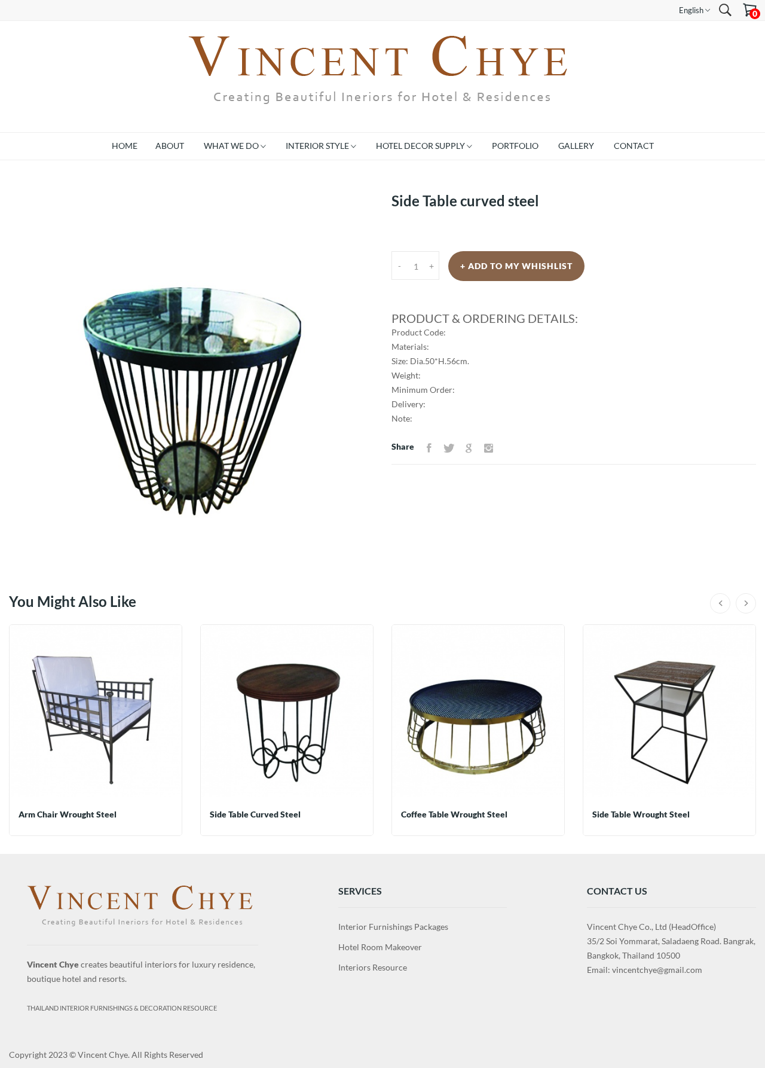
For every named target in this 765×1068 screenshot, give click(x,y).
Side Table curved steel (255, 814)
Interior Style (318, 146)
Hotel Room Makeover (380, 947)
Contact (634, 146)
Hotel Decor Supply (421, 146)
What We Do (232, 146)
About (169, 146)
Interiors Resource (372, 967)
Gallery (576, 146)
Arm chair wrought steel (68, 814)
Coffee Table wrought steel (454, 814)
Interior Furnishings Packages (393, 926)
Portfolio (515, 146)
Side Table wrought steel (641, 814)
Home (124, 146)
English (692, 10)
